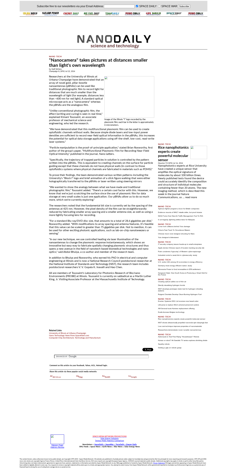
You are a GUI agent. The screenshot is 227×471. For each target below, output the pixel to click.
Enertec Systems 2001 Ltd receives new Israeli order (178, 301)
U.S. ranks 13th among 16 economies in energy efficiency (180, 262)
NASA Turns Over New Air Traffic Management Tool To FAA (180, 216)
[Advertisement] (32, 100)
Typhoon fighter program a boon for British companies (178, 209)
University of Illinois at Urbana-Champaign (67, 333)
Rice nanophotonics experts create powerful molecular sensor (181, 319)
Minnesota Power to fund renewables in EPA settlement (179, 269)
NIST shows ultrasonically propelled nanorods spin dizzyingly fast (183, 323)
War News (118, 447)
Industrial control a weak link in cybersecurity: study (177, 255)
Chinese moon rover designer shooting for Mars (176, 234)
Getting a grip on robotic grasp (169, 348)
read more (191, 197)
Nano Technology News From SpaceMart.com (69, 335)
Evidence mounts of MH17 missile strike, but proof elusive (180, 212)
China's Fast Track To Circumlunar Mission (174, 230)
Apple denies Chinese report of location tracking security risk (181, 248)
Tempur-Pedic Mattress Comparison (109, 441)
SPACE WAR (169, 6)
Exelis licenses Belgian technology (171, 312)
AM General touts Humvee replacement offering (176, 308)
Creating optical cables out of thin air (172, 282)
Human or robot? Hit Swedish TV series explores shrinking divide (182, 340)
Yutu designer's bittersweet (168, 237)
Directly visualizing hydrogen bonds (171, 285)
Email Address (94, 6)
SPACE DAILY (148, 6)
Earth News (107, 447)
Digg (81, 377)
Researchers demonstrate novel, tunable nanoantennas (179, 330)
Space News (95, 447)
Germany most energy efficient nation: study (175, 266)
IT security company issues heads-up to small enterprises (180, 244)
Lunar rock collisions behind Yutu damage (174, 226)
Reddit (107, 377)
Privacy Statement (159, 463)
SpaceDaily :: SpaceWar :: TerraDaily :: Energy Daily (115, 444)
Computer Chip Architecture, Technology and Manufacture (75, 338)
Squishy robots (164, 344)
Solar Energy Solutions (110, 438)
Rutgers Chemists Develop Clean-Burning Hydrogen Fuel (180, 294)
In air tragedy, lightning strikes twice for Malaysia (176, 220)
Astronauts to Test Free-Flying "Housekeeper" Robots (178, 337)
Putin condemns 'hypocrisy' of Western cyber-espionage (179, 251)
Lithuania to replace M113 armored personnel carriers (178, 305)
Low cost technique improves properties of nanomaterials (180, 326)
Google (134, 377)
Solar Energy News (132, 447)
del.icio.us (57, 377)
